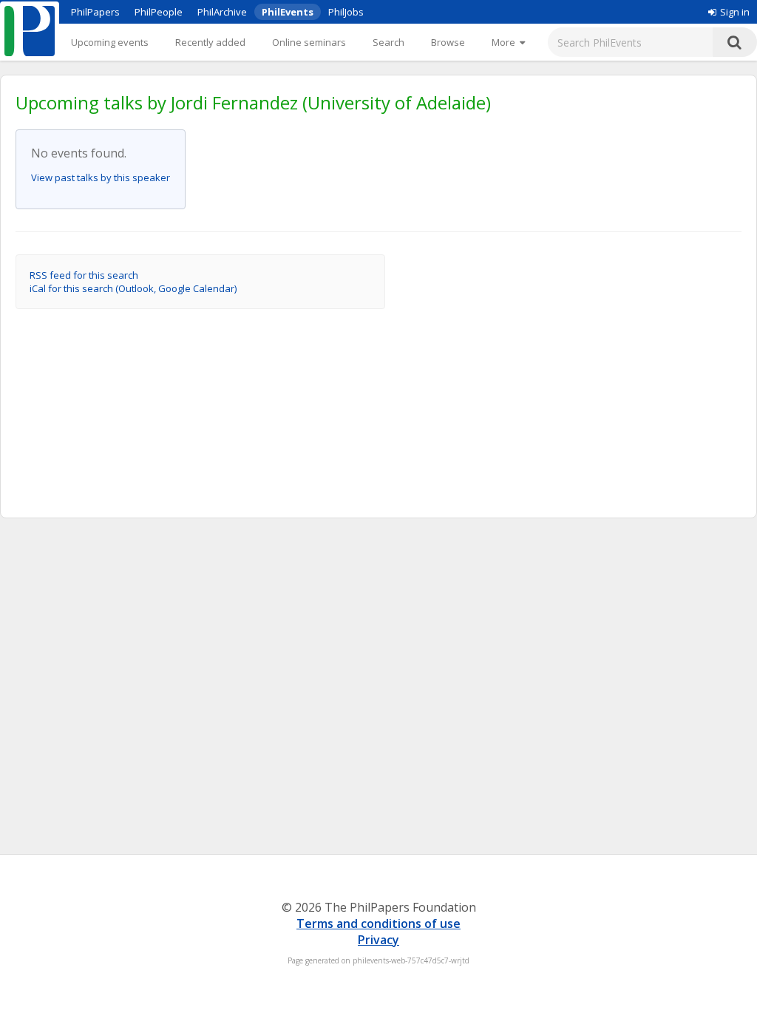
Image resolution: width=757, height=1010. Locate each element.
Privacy (378, 940)
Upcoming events (110, 42)
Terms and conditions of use (378, 923)
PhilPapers (95, 11)
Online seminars (309, 42)
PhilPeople (159, 11)
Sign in (735, 11)
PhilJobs (346, 11)
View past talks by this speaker (100, 177)
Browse (448, 42)
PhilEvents (287, 11)
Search (388, 42)
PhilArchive (222, 11)
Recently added (210, 42)
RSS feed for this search (84, 275)
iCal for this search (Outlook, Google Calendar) (133, 288)
